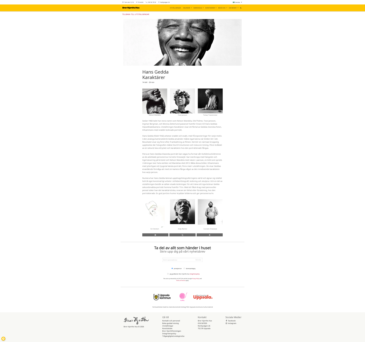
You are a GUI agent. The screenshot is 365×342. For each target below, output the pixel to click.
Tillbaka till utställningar (135, 14)
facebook (232, 321)
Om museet (233, 8)
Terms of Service (180, 280)
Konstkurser (210, 8)
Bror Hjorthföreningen (171, 331)
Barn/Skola (198, 8)
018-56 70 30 (152, 2)
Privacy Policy (195, 278)
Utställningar (175, 8)
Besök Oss (221, 8)
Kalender (186, 8)
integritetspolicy (195, 274)
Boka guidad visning (170, 323)
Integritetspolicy (169, 333)
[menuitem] (175, 8)
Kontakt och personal (171, 321)
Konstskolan (167, 328)
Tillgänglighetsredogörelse (173, 336)
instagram (232, 323)
